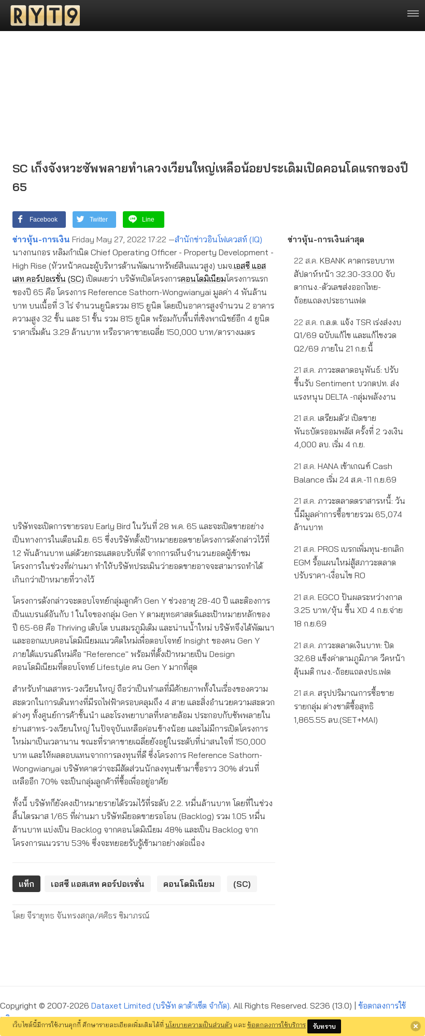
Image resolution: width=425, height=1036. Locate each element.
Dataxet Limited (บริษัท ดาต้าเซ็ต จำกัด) (160, 1005)
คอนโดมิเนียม (203, 278)
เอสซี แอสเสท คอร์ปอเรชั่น (98, 884)
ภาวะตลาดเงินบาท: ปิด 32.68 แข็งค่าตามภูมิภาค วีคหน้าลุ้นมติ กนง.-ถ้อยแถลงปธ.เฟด (349, 658)
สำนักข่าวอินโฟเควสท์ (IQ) (218, 239)
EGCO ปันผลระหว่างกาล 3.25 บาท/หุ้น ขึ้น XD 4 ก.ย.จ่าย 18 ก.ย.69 (348, 610)
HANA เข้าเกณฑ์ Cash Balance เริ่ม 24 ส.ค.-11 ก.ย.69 (345, 473)
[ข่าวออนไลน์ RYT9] (42, 15)
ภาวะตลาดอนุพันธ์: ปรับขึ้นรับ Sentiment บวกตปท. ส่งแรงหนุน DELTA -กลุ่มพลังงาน (346, 382)
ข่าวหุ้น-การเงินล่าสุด (326, 239)
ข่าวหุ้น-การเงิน (41, 239)
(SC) (76, 278)
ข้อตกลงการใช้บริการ (276, 1024)
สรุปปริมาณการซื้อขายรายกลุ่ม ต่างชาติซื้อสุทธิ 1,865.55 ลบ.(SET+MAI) (344, 706)
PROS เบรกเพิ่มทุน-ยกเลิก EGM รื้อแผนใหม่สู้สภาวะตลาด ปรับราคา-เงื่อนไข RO (349, 562)
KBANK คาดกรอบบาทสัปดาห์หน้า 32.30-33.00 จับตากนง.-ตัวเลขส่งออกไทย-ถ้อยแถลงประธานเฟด (344, 280)
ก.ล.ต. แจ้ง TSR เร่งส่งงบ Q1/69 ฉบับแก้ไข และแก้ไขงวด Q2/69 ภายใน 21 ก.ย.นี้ (347, 335)
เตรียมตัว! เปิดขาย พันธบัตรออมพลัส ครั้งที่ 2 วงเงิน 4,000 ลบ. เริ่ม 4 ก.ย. (348, 431)
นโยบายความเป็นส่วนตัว (198, 1024)
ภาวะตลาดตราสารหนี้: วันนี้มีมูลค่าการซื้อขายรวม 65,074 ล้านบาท (349, 513)
